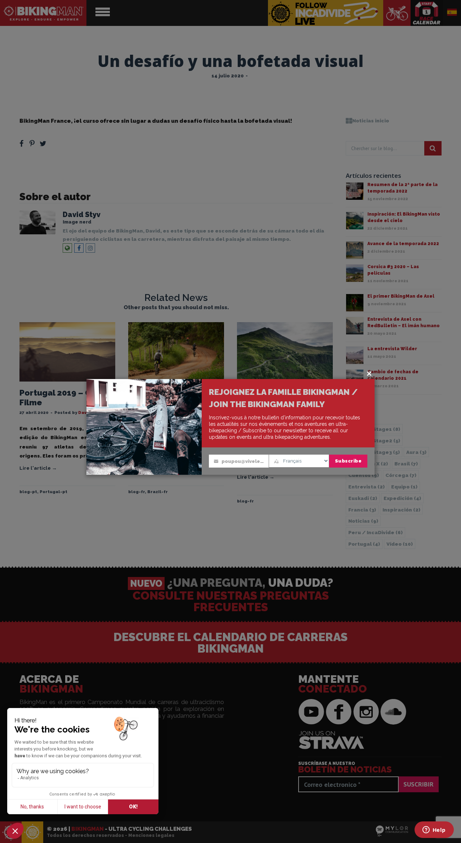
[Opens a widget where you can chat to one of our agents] (434, 830)
